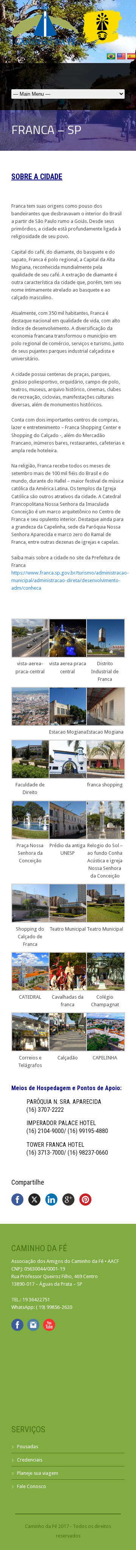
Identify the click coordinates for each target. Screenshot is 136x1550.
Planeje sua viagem (37, 1473)
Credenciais (29, 1460)
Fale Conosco (31, 1486)
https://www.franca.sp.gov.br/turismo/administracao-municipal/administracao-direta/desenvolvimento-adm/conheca (70, 580)
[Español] (131, 59)
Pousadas (27, 1446)
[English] (122, 59)
